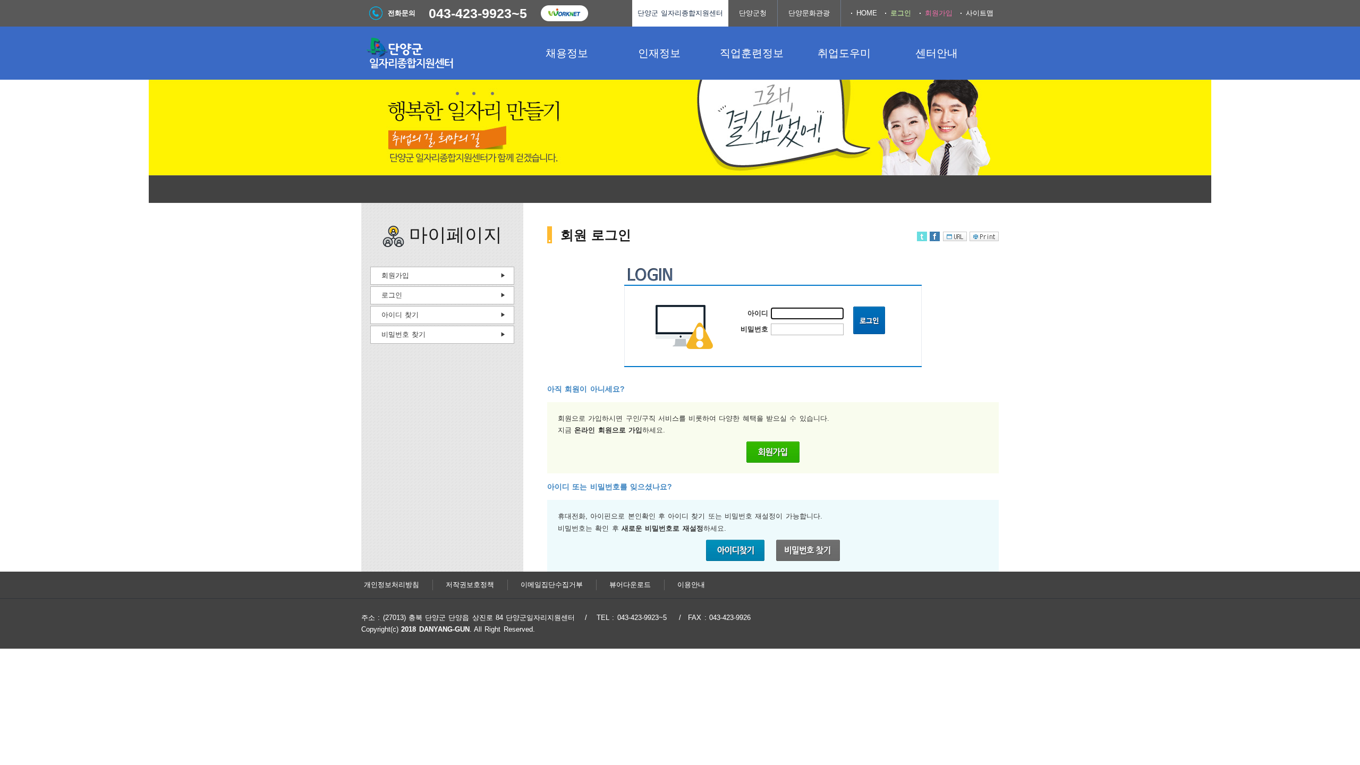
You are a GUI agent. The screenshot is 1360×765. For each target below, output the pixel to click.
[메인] (441, 53)
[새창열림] (564, 13)
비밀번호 (754, 329)
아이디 (757, 313)
